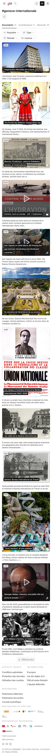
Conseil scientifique (11, 702)
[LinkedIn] (10, 744)
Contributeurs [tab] (27, 25)
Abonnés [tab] (43, 25)
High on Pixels (11, 752)
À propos (31, 672)
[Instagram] (7, 744)
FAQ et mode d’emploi (37, 680)
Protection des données (13, 676)
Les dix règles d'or (36, 676)
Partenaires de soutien (12, 698)
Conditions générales (12, 672)
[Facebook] (3, 744)
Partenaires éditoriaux (12, 694)
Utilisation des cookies (13, 680)
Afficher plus (28, 659)
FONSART (16, 749)
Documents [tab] (9, 25)
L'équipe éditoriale (36, 684)
